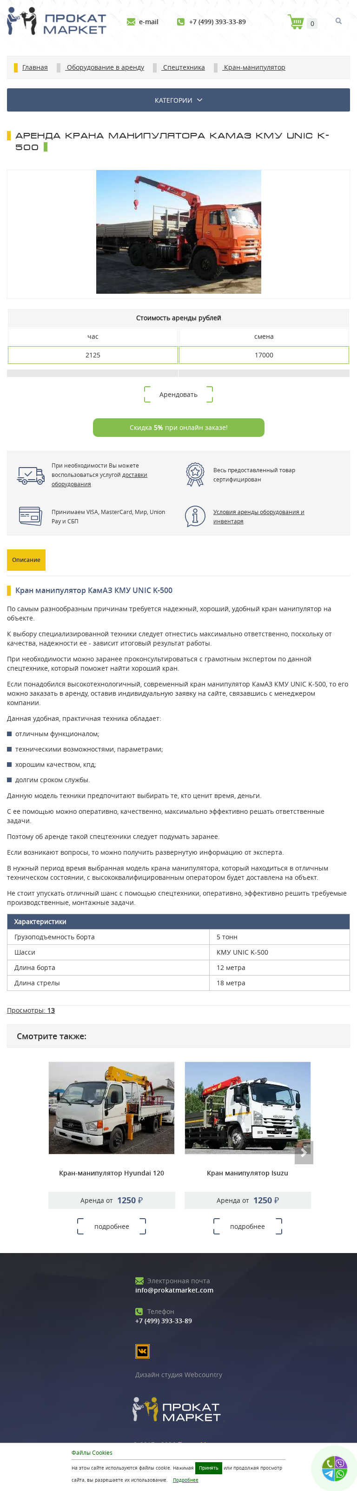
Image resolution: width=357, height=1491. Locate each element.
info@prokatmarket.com (174, 1285)
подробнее (111, 1226)
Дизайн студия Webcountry (178, 1374)
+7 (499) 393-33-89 (217, 21)
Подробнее (185, 1480)
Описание (26, 560)
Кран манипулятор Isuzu (247, 1172)
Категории (173, 100)
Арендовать (178, 394)
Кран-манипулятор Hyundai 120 (111, 1172)
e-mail (149, 21)
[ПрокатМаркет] (60, 22)
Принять (208, 1468)
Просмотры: (31, 1010)
